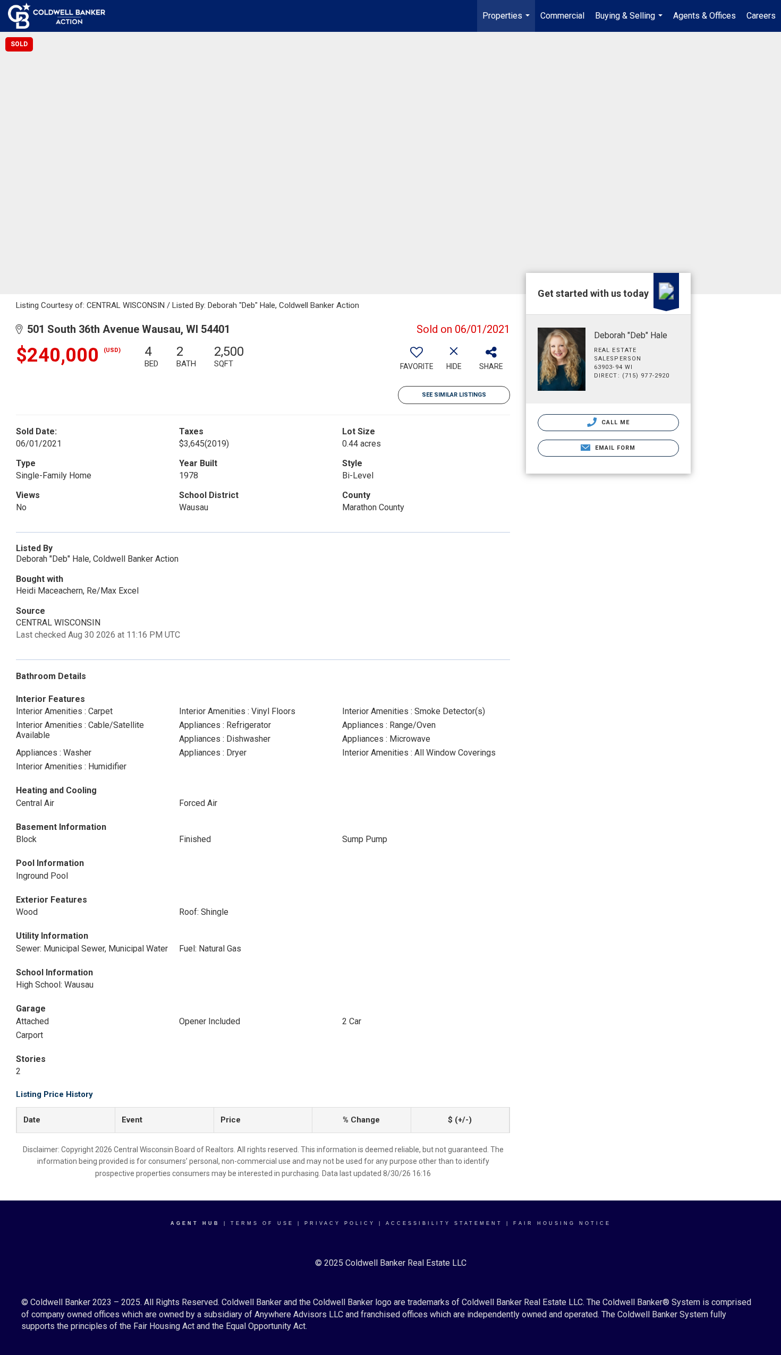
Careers (761, 16)
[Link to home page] (62, 16)
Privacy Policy (339, 1223)
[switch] (416, 362)
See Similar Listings (454, 394)
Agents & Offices (704, 16)
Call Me (614, 422)
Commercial (562, 16)
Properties (507, 21)
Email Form (613, 447)
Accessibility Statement (444, 1223)
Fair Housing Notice (562, 1223)
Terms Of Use (262, 1223)
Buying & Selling (630, 21)
